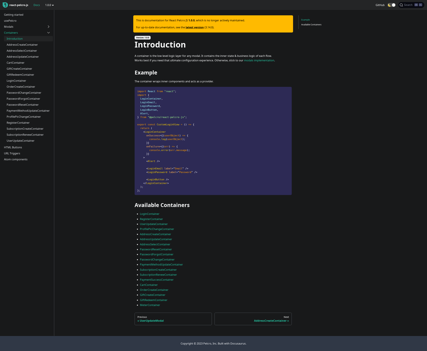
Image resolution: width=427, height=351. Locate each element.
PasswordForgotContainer (23, 98)
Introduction (15, 38)
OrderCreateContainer (21, 86)
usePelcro (10, 20)
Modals (8, 26)
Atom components (16, 159)
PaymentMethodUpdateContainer (28, 110)
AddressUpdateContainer (23, 56)
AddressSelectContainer (22, 50)
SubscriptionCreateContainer (25, 128)
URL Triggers (12, 153)
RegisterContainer (18, 122)
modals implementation (259, 60)
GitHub (380, 5)
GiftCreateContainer (19, 68)
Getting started (13, 14)
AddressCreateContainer (22, 44)
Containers (11, 32)
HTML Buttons (13, 147)
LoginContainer (16, 80)
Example (305, 19)
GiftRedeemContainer (20, 74)
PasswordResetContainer (23, 104)
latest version (195, 27)
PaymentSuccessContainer (157, 280)
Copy (286, 90)
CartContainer (16, 62)
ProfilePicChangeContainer (24, 116)
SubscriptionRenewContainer (25, 134)
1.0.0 (48, 5)
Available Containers (311, 24)
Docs (37, 5)
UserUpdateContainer (21, 140)
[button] (391, 5)
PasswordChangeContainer (24, 92)
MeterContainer (150, 305)
